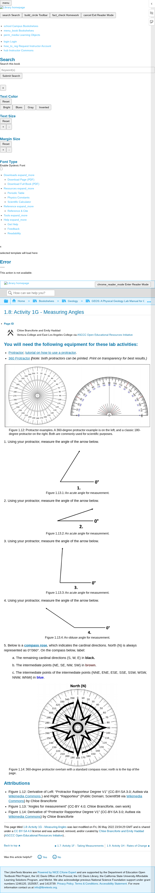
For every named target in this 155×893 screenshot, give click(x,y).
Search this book (10, 63)
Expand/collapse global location (149, 300)
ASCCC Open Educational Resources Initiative (105, 334)
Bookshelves (46, 301)
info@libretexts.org (45, 887)
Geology (73, 301)
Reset (5, 101)
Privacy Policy (65, 883)
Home (21, 301)
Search (10, 293)
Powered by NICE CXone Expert (57, 872)
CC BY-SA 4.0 (23, 831)
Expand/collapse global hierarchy (8, 301)
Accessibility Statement (113, 883)
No (59, 857)
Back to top (10, 845)
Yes (45, 857)
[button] (13, 228)
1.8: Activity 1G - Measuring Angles (45, 827)
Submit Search (11, 75)
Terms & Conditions (86, 883)
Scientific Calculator (19, 201)
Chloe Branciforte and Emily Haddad (121, 831)
